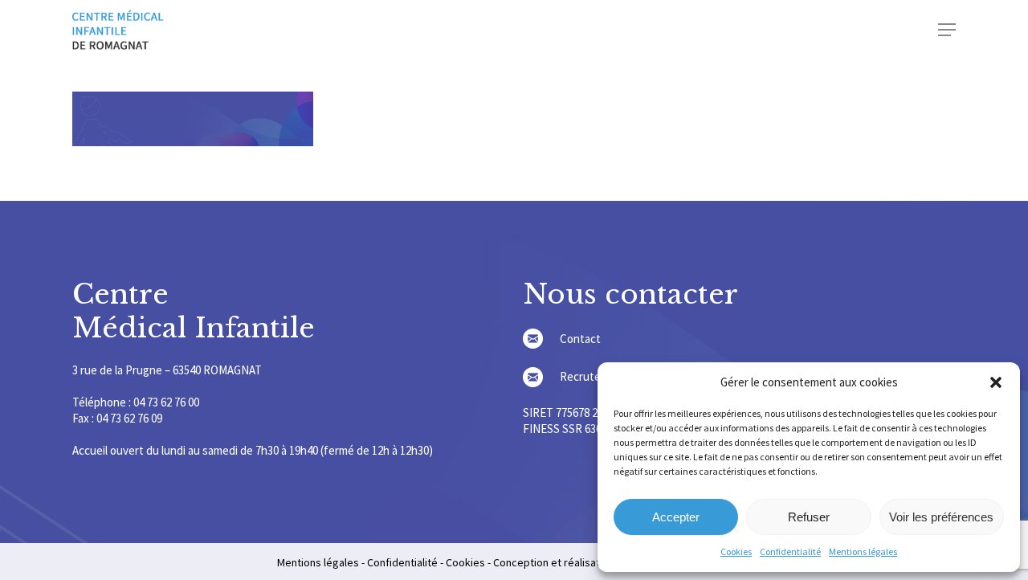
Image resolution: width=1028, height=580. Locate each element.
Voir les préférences (941, 517)
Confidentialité (790, 551)
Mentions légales (863, 551)
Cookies (736, 551)
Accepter (676, 517)
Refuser (809, 517)
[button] (996, 382)
